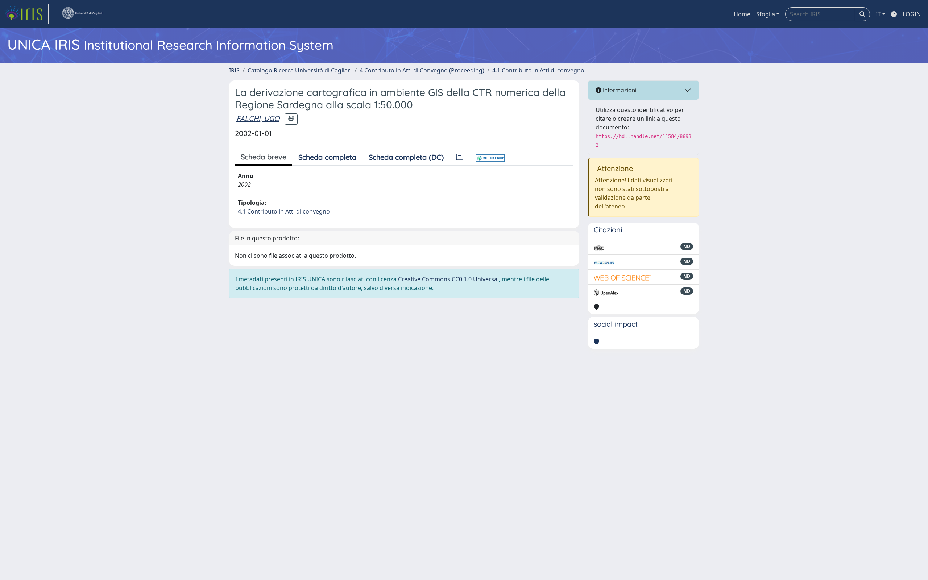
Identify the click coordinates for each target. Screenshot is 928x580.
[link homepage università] (81, 14)
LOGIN (912, 14)
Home (742, 14)
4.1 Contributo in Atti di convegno (538, 70)
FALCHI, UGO (257, 118)
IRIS (234, 70)
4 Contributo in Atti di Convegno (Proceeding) (422, 70)
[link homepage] (26, 14)
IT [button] (878, 14)
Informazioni (618, 90)
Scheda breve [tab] (263, 156)
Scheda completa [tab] (327, 157)
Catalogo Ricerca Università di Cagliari (300, 70)
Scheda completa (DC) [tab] (406, 157)
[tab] (459, 157)
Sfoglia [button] (765, 14)
